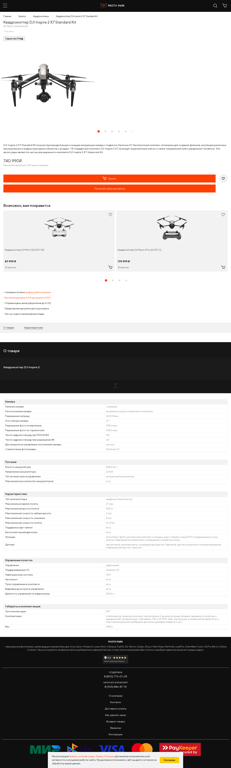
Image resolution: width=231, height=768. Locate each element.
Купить (112, 178)
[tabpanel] (59, 241)
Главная (7, 16)
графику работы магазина (38, 292)
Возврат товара (115, 721)
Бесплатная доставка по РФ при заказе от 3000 (28, 297)
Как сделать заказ (115, 715)
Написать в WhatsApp (115, 682)
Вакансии (115, 727)
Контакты (115, 702)
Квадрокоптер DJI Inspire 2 (21, 367)
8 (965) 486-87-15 (116, 686)
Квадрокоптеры (41, 16)
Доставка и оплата (115, 708)
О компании (115, 695)
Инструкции (115, 734)
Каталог (22, 16)
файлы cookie (77, 756)
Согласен (169, 760)
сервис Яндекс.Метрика (100, 756)
